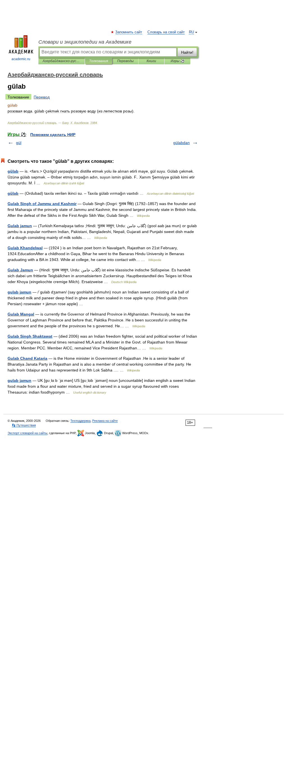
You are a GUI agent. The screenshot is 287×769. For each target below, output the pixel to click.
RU (191, 32)
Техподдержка (80, 420)
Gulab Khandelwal (25, 248)
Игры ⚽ (177, 61)
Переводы (125, 61)
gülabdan (181, 142)
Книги (151, 61)
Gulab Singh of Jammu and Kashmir (42, 203)
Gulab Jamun (20, 270)
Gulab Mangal (21, 314)
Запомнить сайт (129, 32)
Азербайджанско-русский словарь (61, 61)
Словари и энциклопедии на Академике (84, 42)
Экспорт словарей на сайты (27, 433)
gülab (13, 171)
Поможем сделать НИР (52, 134)
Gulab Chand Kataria (27, 358)
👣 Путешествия (24, 425)
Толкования (98, 61)
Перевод (42, 97)
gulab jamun (19, 292)
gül (18, 142)
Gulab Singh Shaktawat (30, 336)
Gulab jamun (20, 226)
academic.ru (20, 59)
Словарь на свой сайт (166, 32)
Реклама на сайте (105, 420)
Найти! (187, 52)
